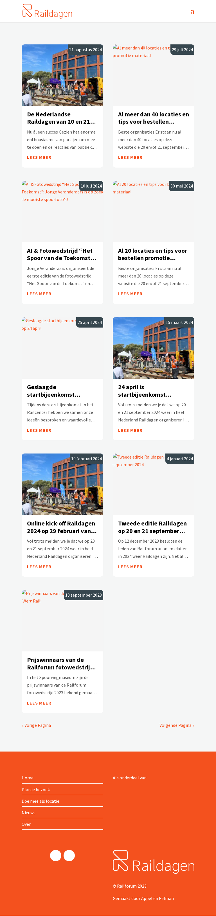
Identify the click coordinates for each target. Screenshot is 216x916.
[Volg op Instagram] (55, 855)
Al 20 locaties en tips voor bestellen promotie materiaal (152, 254)
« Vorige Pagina (36, 725)
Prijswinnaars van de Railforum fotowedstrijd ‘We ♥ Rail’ (60, 663)
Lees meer (39, 157)
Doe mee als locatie (40, 801)
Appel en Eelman (157, 898)
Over (26, 824)
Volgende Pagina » (176, 725)
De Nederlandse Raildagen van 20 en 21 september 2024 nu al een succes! (61, 117)
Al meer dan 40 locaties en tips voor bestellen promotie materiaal (153, 117)
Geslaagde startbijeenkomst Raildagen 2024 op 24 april (56, 390)
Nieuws (28, 812)
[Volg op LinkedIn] (69, 855)
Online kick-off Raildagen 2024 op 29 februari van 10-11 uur (61, 527)
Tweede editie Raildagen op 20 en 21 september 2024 (152, 527)
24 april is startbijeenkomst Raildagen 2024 (142, 390)
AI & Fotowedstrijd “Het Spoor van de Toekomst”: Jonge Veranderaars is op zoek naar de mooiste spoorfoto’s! (61, 254)
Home (27, 777)
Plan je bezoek (36, 789)
